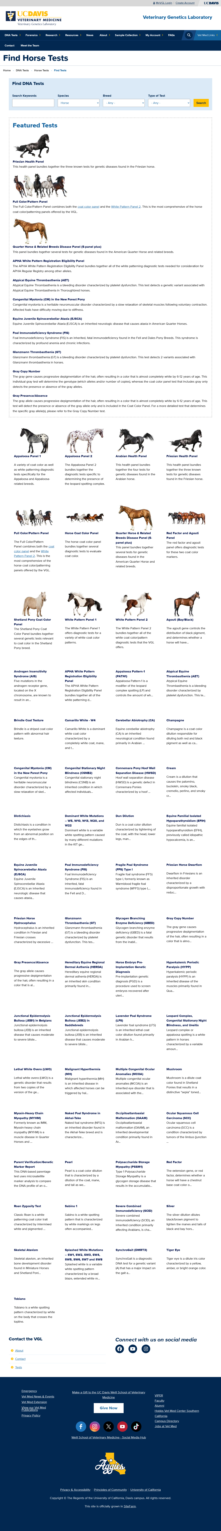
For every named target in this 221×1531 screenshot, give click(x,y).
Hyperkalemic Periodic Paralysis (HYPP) (182, 964)
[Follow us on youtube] (132, 1349)
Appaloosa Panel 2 (78, 456)
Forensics (32, 35)
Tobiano (19, 1298)
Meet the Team (30, 45)
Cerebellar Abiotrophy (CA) (135, 720)
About (103, 35)
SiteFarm (130, 1506)
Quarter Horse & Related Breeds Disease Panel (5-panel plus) (57, 246)
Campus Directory (167, 1421)
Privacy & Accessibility (75, 1489)
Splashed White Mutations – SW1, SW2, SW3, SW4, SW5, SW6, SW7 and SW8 (84, 1255)
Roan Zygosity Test (27, 1206)
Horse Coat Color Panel (81, 533)
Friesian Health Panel (28, 161)
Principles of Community (110, 1489)
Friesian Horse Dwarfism (184, 864)
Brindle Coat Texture (29, 720)
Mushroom (174, 1069)
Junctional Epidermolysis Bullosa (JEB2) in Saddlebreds (83, 1020)
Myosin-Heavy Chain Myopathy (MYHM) (28, 1115)
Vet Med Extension (34, 1402)
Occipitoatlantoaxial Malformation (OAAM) (131, 1115)
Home (7, 70)
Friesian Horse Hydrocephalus (25, 920)
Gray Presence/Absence (30, 395)
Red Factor (174, 1162)
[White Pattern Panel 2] (136, 604)
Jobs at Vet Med (166, 1426)
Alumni (159, 1405)
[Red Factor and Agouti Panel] (187, 518)
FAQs (171, 35)
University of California (145, 1489)
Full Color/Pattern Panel (30, 201)
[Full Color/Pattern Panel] (40, 185)
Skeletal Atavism (26, 1250)
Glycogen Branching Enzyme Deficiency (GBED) (135, 920)
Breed (107, 95)
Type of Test (156, 95)
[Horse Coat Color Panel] (85, 518)
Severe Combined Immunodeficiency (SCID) (134, 1208)
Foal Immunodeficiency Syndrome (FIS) (41, 332)
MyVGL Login (164, 3)
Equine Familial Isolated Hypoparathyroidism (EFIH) (185, 818)
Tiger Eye (173, 1250)
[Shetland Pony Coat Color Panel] (34, 604)
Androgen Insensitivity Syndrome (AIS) (30, 673)
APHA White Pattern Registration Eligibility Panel (48, 260)
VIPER (159, 1395)
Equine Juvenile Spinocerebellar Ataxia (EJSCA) (47, 318)
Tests (41, 70)
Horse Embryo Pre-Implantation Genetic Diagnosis (131, 967)
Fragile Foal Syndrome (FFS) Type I (132, 867)
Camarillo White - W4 (80, 720)
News (89, 35)
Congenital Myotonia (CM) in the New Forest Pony (49, 299)
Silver (170, 1206)
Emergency (29, 1391)
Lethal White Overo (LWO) (33, 1069)
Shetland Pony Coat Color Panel (32, 622)
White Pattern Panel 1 (80, 619)
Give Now (108, 1408)
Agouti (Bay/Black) (179, 619)
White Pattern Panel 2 (126, 206)
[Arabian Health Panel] (136, 441)
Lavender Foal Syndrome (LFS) (134, 1018)
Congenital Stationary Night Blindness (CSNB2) (85, 770)
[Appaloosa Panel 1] (34, 441)
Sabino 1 (71, 1206)
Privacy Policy (31, 1415)
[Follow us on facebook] (119, 1349)
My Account (153, 35)
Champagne (175, 720)
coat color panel (88, 206)
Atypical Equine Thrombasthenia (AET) (41, 280)
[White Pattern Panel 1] (85, 604)
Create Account (185, 3)
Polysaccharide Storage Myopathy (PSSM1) (133, 1164)
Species (63, 95)
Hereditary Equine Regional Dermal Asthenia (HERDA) (85, 964)
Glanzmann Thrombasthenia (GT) (37, 352)
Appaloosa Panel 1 (27, 456)
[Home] (34, 18)
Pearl (69, 1162)
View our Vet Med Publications (34, 1408)
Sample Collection (126, 35)
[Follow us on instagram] (146, 1349)
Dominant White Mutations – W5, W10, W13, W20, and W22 (84, 820)
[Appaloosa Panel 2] (85, 440)
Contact (9, 45)
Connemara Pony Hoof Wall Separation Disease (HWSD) (136, 770)
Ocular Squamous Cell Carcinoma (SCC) (182, 1115)
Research (51, 35)
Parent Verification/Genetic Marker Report (33, 1164)
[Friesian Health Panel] (33, 145)
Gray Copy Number (26, 371)
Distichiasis (22, 815)
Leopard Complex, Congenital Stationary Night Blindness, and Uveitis (186, 1020)
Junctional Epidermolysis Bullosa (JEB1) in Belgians (33, 1018)
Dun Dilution (125, 815)
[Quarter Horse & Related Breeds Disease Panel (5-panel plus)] (31, 231)
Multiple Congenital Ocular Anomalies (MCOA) (135, 1071)
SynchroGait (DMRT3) (131, 1250)
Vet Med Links (206, 35)
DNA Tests (11, 35)
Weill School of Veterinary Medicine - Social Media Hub (108, 1437)
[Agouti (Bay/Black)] (186, 604)
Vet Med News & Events (38, 1396)
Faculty (159, 1400)
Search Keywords (24, 95)
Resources (71, 35)
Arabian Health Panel (131, 456)
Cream (171, 768)
